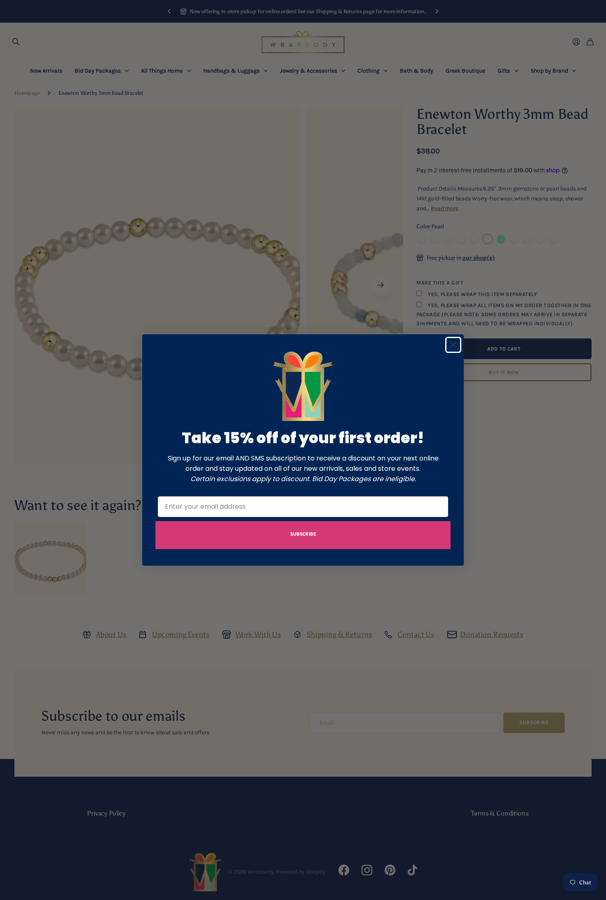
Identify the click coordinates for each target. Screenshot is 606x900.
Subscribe (303, 534)
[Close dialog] (453, 345)
